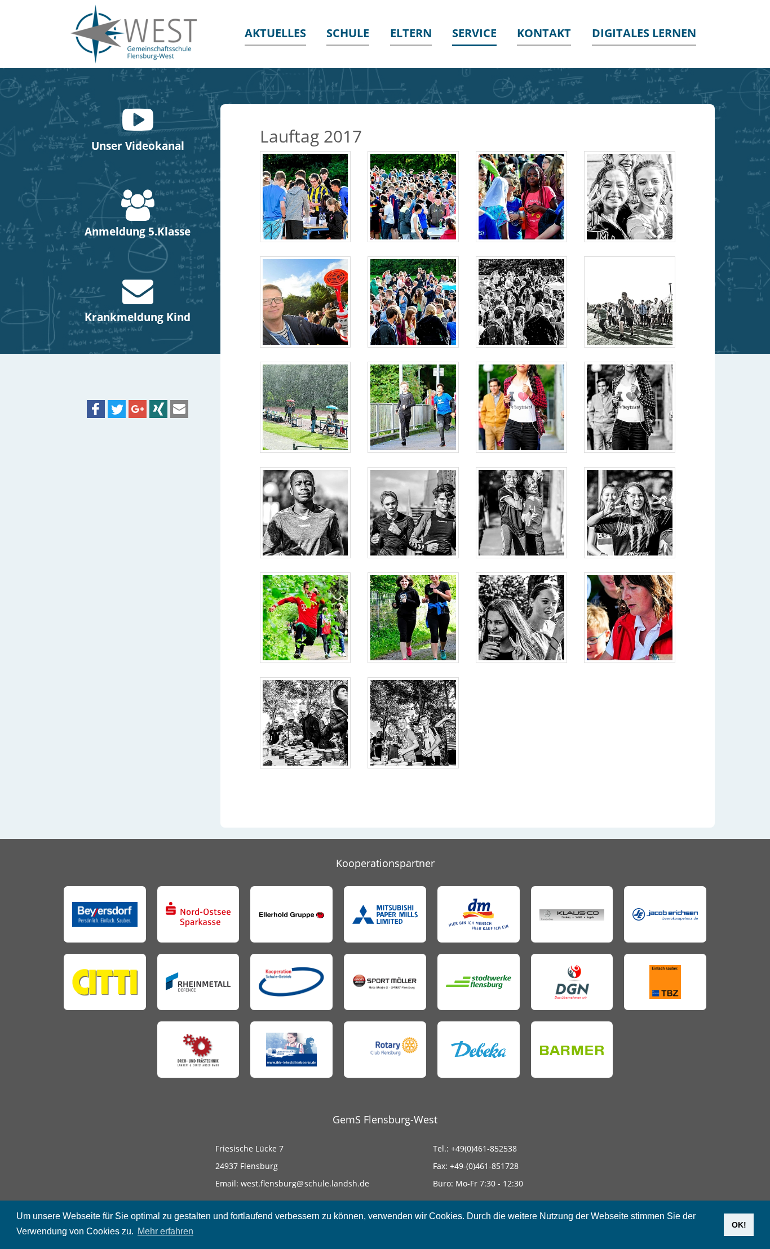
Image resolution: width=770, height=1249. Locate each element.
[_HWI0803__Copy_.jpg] (305, 722)
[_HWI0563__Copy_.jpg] (413, 302)
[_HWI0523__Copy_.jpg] (629, 196)
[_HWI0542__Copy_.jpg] (305, 302)
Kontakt (544, 33)
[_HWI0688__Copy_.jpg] (305, 512)
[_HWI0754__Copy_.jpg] (413, 618)
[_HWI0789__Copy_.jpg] (629, 618)
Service (474, 33)
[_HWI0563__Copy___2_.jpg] (521, 302)
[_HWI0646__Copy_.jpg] (413, 407)
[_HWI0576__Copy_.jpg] (629, 302)
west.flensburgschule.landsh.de (303, 1183)
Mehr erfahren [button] (165, 1231)
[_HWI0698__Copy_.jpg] (521, 512)
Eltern (411, 33)
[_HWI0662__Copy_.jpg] (521, 407)
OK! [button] (739, 1224)
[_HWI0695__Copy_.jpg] (413, 512)
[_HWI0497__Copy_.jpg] (305, 196)
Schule (347, 33)
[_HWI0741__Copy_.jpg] (305, 618)
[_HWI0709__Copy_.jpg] (629, 512)
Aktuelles (275, 33)
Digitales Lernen (644, 33)
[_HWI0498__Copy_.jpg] (413, 196)
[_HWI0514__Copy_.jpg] (521, 196)
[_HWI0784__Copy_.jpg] (521, 618)
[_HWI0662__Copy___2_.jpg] (629, 407)
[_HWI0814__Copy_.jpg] (413, 722)
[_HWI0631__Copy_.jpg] (305, 407)
